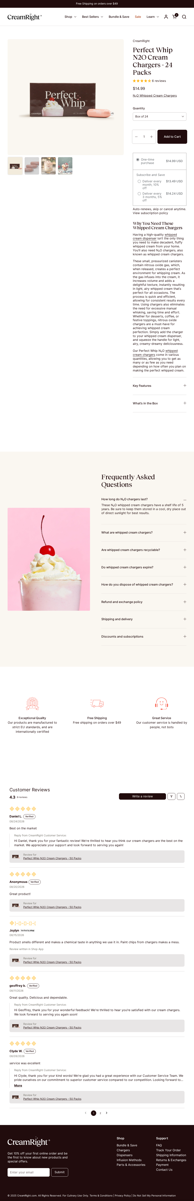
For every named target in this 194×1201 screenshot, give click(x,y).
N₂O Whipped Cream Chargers (155, 95)
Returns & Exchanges (171, 1160)
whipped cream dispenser (155, 236)
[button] (184, 16)
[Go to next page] (108, 1113)
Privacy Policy (123, 1195)
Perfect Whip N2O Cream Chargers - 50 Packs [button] (52, 858)
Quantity (139, 108)
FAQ (159, 1145)
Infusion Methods (129, 1160)
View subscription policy (150, 213)
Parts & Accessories (131, 1165)
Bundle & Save (127, 1145)
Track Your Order (168, 1150)
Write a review (142, 796)
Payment (162, 1165)
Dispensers (124, 1155)
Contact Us (164, 1169)
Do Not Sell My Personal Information (154, 1195)
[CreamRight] (25, 16)
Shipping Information (171, 1155)
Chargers (123, 1150)
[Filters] (171, 796)
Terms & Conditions (101, 1195)
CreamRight (141, 41)
